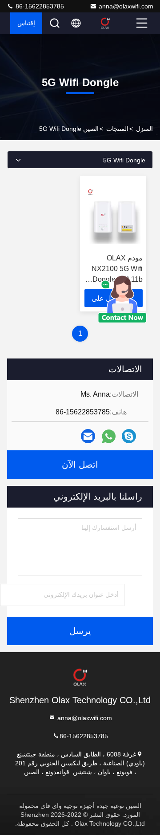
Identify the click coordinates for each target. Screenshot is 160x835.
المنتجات (117, 128)
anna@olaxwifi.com (126, 6)
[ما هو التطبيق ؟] (109, 436)
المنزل (144, 128)
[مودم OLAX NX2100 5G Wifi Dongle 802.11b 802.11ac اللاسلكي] (113, 214)
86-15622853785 (39, 6)
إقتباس (26, 23)
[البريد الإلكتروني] (88, 436)
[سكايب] (129, 436)
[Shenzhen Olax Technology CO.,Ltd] (116, 23)
